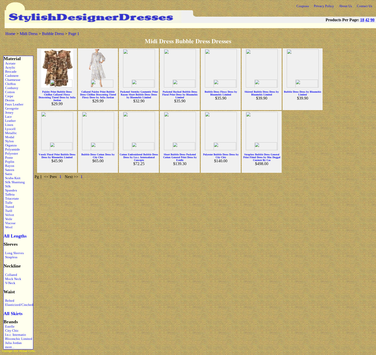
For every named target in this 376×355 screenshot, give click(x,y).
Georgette (11, 108)
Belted (9, 301)
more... (9, 347)
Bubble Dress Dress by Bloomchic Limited (302, 93)
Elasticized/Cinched (18, 305)
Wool (8, 227)
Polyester (11, 153)
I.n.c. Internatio (15, 335)
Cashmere (11, 76)
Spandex (10, 190)
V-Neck (9, 283)
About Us (345, 6)
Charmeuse (12, 80)
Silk (7, 186)
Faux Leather (13, 104)
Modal (9, 137)
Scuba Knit (12, 178)
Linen (8, 125)
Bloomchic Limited (18, 339)
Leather (10, 121)
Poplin (9, 162)
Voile (8, 219)
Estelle (9, 326)
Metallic (10, 133)
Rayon (9, 166)
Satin (8, 174)
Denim (9, 100)
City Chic (11, 330)
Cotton (9, 92)
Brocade (10, 71)
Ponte (8, 157)
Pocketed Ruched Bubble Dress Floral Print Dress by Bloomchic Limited (180, 94)
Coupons (302, 6)
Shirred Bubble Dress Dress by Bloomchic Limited (262, 93)
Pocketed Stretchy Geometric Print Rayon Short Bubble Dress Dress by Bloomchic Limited (139, 94)
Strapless (10, 257)
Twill (8, 211)
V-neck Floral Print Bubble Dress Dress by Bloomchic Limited (57, 156)
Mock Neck (12, 279)
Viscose (10, 223)
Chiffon (10, 84)
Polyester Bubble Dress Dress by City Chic (221, 156)
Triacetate (11, 198)
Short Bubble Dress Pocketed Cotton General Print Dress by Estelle (180, 157)
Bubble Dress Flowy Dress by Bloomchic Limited (221, 93)
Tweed (9, 207)
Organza (10, 145)
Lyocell (10, 129)
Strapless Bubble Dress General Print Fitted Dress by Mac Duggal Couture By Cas (261, 157)
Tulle (8, 203)
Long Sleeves (14, 253)
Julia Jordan (13, 343)
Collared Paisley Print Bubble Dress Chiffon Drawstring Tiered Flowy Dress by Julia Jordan (98, 94)
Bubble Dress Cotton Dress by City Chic (98, 156)
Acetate (10, 63)
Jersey (9, 112)
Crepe (8, 96)
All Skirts (13, 313)
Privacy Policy (324, 6)
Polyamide (12, 149)
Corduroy (11, 88)
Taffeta (9, 194)
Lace (8, 117)
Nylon (9, 141)
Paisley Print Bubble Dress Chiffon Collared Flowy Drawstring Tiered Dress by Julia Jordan (57, 96)
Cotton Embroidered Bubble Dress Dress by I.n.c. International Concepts (139, 157)
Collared (10, 275)
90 (372, 20)
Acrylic (9, 67)
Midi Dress (29, 33)
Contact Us (364, 6)
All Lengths (15, 236)
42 (367, 20)
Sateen (9, 170)
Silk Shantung (14, 182)
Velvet (9, 215)
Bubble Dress (53, 33)
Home (10, 33)
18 (362, 20)
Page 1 (73, 33)
